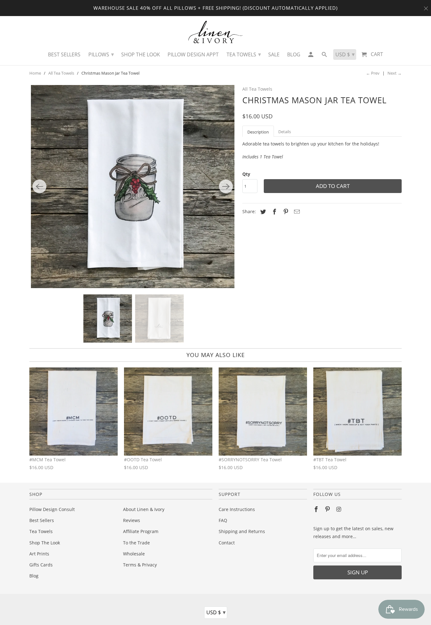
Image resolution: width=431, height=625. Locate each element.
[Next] (226, 186)
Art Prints (39, 554)
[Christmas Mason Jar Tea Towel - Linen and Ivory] (132, 186)
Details (284, 131)
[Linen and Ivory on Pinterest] (328, 509)
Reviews (131, 520)
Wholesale (134, 554)
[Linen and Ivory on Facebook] (316, 509)
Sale (274, 54)
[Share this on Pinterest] (285, 211)
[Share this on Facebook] (274, 211)
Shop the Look (140, 54)
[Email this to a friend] (296, 211)
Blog (33, 576)
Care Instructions (237, 509)
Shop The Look (44, 543)
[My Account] (311, 56)
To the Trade (136, 543)
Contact (227, 543)
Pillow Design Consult (52, 509)
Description (258, 132)
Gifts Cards (41, 565)
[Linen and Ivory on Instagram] (339, 509)
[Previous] (39, 186)
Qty (246, 174)
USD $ (216, 612)
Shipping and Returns (242, 531)
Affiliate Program (140, 531)
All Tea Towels (61, 73)
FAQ (223, 520)
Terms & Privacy (140, 565)
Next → (394, 73)
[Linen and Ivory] (216, 32)
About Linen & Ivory (143, 509)
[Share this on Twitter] (262, 211)
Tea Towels (41, 531)
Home (35, 73)
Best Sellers (41, 520)
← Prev (373, 73)
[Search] (325, 56)
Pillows (101, 54)
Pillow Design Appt (193, 54)
